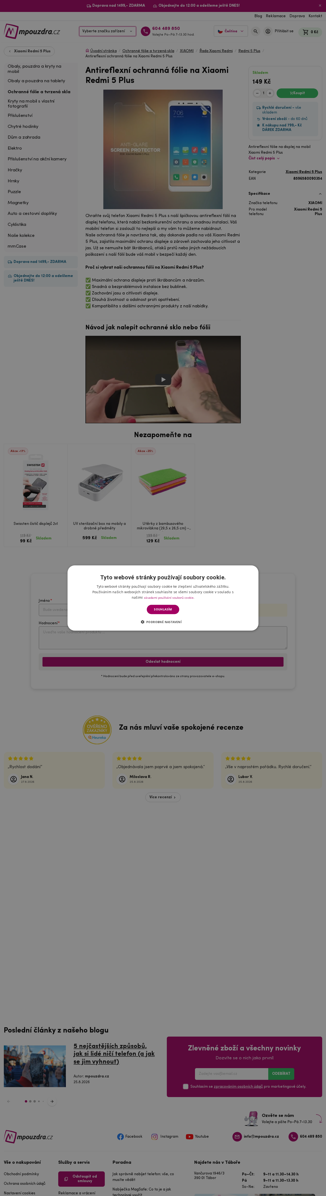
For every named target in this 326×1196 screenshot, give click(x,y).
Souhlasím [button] (163, 609)
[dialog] (163, 598)
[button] (163, 622)
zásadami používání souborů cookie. (169, 598)
